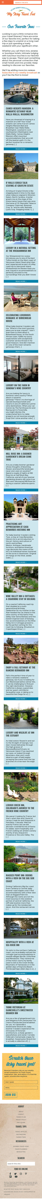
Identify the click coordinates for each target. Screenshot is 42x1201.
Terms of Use (21, 1117)
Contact (21, 1114)
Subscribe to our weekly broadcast (19, 72)
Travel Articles (21, 1131)
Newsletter (21, 1151)
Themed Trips (21, 1137)
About (21, 1111)
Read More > (21, 149)
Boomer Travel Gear (21, 1146)
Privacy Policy (21, 1119)
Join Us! (10, 1095)
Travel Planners (21, 1149)
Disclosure (21, 1122)
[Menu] (3, 2)
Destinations (21, 1134)
